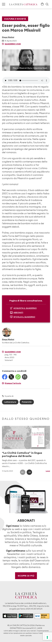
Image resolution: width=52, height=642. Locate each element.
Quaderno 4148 (13, 44)
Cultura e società (15, 18)
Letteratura (10, 402)
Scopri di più (26, 575)
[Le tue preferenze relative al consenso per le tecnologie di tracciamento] (47, 637)
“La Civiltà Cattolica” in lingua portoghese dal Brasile (22, 454)
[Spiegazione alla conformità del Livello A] (42, 616)
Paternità (26, 402)
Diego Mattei (8, 37)
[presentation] (22, 472)
